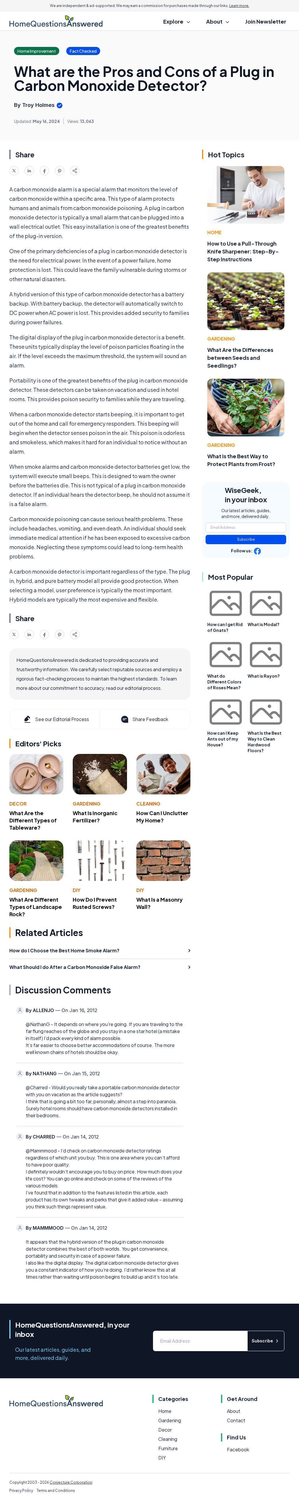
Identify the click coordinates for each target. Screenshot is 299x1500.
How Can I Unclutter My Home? (162, 817)
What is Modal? (263, 624)
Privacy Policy (21, 1490)
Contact (236, 1420)
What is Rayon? (264, 675)
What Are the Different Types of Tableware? (33, 820)
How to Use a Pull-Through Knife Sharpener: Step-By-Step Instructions (243, 251)
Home (214, 232)
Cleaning (148, 804)
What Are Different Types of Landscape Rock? (35, 906)
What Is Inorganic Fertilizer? (95, 817)
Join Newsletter (265, 21)
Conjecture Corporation (71, 1482)
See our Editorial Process (62, 719)
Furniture (168, 1448)
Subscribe (246, 539)
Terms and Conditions (55, 1490)
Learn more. (239, 5)
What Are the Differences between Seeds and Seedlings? (240, 357)
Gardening (86, 804)
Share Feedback (150, 719)
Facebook (238, 1449)
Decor (18, 804)
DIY (76, 890)
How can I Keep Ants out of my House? (223, 738)
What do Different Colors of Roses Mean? (224, 681)
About (233, 1411)
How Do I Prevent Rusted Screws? (95, 903)
